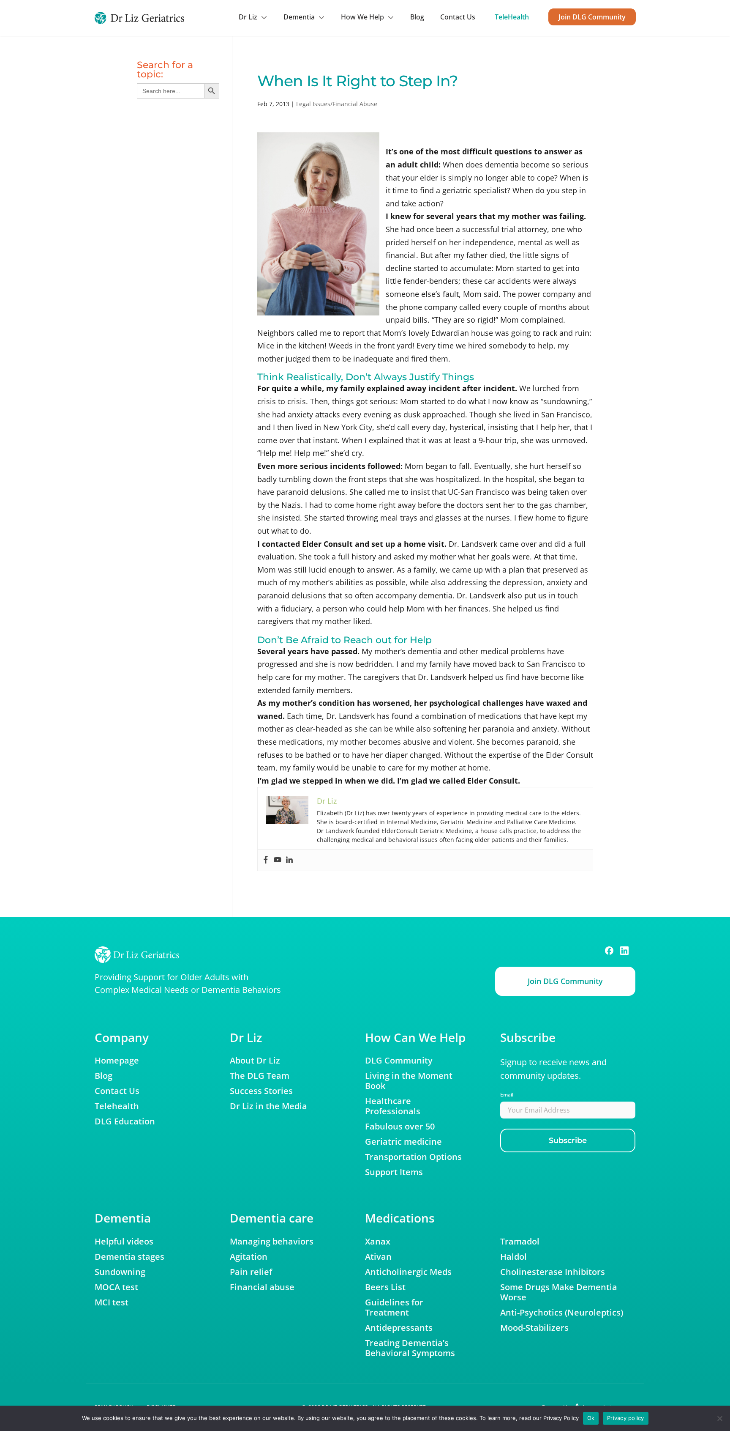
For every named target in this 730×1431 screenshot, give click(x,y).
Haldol (513, 1257)
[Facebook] (266, 860)
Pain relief (251, 1272)
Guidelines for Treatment (394, 1307)
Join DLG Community (592, 17)
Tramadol (519, 1241)
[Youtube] (277, 860)
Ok (591, 1418)
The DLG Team (259, 1076)
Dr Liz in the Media (268, 1106)
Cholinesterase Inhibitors (552, 1272)
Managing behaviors (271, 1241)
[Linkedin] (289, 860)
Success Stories (261, 1091)
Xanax (377, 1241)
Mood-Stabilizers (534, 1328)
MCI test (111, 1302)
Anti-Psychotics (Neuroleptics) (561, 1313)
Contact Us (457, 17)
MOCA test (116, 1287)
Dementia (299, 17)
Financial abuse (262, 1287)
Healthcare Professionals (392, 1106)
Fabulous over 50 (400, 1126)
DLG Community (399, 1060)
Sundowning (120, 1272)
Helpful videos (124, 1241)
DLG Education (125, 1121)
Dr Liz (248, 17)
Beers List (385, 1287)
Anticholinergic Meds (408, 1272)
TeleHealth (512, 17)
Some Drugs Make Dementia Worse (558, 1292)
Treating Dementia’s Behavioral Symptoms (410, 1348)
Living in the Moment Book (408, 1081)
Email (506, 1094)
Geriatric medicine (403, 1142)
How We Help (362, 17)
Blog (417, 17)
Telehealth (117, 1106)
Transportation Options (413, 1157)
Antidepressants (399, 1328)
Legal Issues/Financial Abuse (336, 104)
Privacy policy (625, 1418)
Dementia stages (129, 1257)
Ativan (378, 1257)
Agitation (248, 1257)
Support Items (394, 1172)
